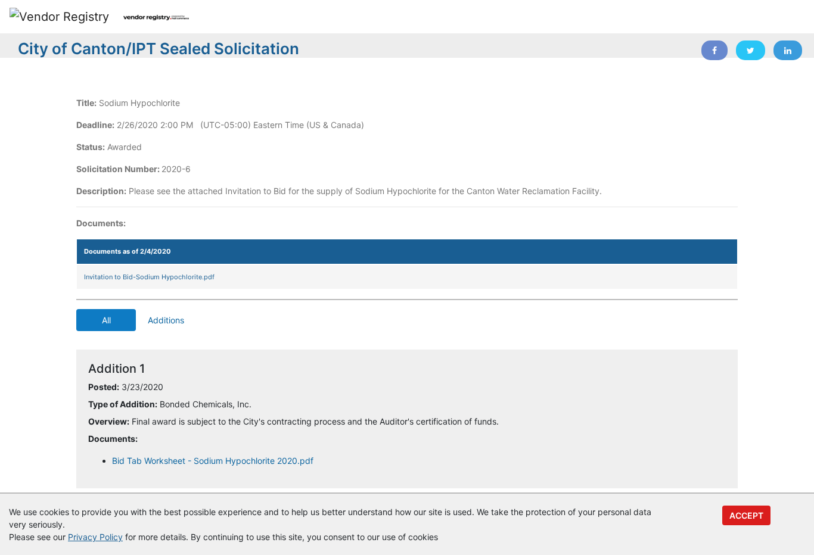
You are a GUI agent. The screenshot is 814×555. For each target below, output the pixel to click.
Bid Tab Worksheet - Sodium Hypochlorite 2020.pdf (212, 461)
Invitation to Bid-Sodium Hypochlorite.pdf (149, 277)
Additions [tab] (166, 320)
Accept (746, 515)
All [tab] (106, 320)
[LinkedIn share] (787, 50)
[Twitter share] (750, 50)
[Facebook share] (714, 50)
